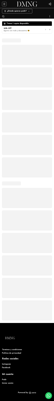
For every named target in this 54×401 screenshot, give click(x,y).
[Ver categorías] (49, 16)
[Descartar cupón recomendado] (49, 29)
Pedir (4, 380)
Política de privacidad (11, 353)
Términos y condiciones (12, 350)
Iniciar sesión (7, 383)
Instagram (6, 364)
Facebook (6, 368)
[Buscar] (3, 16)
